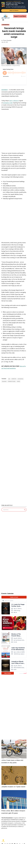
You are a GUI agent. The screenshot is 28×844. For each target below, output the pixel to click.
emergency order (8, 103)
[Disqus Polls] (14, 405)
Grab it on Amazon (14, 10)
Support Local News (20, 16)
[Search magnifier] (25, 510)
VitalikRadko (8, 65)
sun (9, 378)
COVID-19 (14, 378)
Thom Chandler (7, 40)
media (18, 381)
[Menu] (3, 20)
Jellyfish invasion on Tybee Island (13, 787)
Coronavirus (5, 24)
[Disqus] (14, 442)
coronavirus (20, 378)
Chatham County (11, 381)
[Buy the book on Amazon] (3, 4)
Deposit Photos (16, 65)
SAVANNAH (4, 90)
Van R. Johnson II (14, 100)
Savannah (4, 381)
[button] (14, 6)
